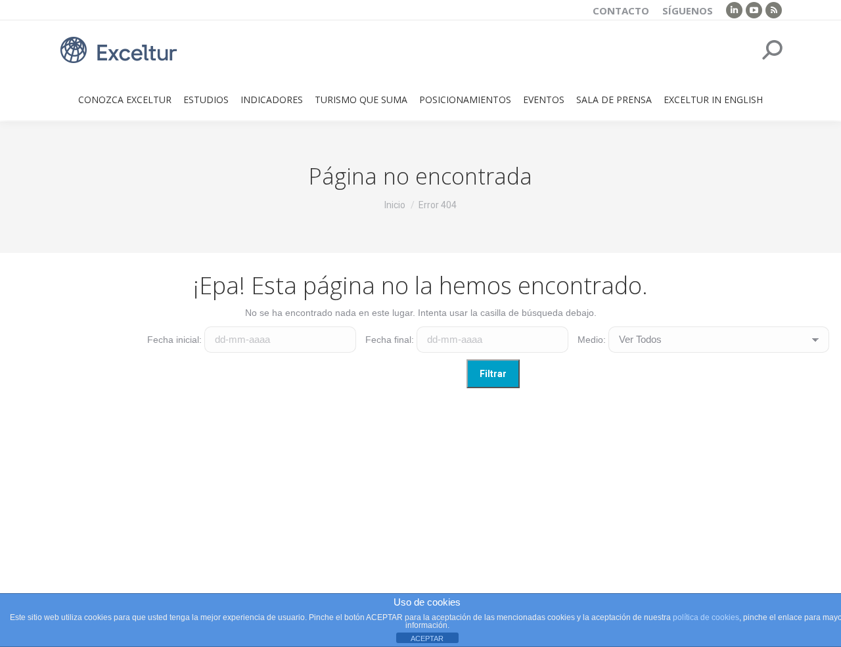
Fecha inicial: (174, 339)
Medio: (592, 339)
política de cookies (706, 617)
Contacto (621, 10)
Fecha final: (389, 339)
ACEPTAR (427, 638)
